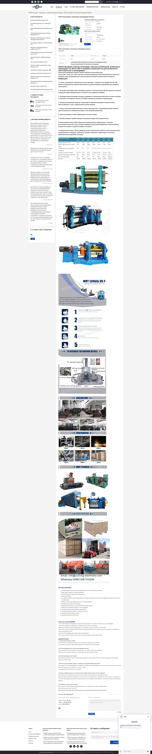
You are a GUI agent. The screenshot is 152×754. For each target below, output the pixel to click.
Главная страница (33, 12)
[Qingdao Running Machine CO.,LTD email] (32, 234)
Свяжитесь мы (105, 7)
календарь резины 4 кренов (82, 690)
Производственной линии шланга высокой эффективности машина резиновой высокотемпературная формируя (76, 734)
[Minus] (148, 717)
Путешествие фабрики (77, 7)
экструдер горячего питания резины (41, 43)
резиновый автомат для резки (39, 73)
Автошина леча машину (37, 62)
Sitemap (30, 743)
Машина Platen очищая (37, 86)
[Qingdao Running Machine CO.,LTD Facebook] (32, 2)
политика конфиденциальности (46, 752)
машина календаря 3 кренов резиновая (98, 690)
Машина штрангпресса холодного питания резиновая (40, 38)
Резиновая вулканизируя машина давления (52, 729)
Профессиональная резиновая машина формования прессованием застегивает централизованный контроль (54, 738)
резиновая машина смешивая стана (41, 28)
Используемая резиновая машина (40, 89)
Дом (52, 7)
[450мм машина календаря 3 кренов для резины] (32, 106)
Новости (115, 7)
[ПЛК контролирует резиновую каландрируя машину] (32, 101)
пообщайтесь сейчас (110, 1)
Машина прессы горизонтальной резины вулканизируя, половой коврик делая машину (54, 734)
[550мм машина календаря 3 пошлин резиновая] (32, 110)
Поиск (100, 1)
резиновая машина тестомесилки (40, 23)
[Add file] (121, 751)
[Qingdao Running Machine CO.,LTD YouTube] (38, 2)
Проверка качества (92, 7)
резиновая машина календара (55, 12)
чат (86, 44)
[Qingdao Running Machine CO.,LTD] (37, 7)
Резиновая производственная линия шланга (76, 729)
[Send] (148, 751)
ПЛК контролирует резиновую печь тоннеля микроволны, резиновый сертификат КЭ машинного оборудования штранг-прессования (77, 738)
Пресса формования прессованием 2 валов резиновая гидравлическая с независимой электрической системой (54, 742)
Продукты (59, 7)
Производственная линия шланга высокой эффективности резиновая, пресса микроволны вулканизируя (77, 742)
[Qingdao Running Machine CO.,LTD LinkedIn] (35, 2)
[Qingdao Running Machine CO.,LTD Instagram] (41, 2)
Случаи (122, 7)
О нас (66, 7)
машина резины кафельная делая (40, 57)
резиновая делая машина (38, 20)
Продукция (42, 12)
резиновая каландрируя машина (68, 690)
